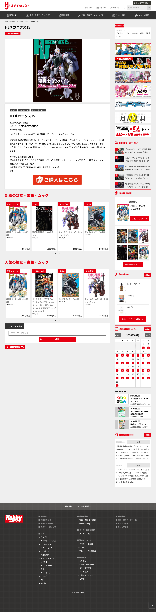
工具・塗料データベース (127, 520)
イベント (44, 562)
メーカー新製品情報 (87, 530)
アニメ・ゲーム (47, 565)
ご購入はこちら (138, 218)
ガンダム (44, 537)
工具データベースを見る (131, 318)
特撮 (42, 569)
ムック (13, 110)
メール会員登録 (47, 523)
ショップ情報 (123, 527)
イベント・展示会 (86, 543)
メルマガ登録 (143, 3)
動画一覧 (82, 557)
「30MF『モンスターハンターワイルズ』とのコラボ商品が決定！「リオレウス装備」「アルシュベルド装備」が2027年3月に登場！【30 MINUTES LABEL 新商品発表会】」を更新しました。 (132, 475)
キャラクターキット (38, 110)
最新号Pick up (84, 523)
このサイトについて (117, 7)
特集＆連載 (83, 516)
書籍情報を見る (131, 264)
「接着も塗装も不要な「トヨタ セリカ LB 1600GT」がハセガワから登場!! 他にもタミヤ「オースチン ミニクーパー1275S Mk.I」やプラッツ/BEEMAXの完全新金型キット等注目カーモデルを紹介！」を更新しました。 (133, 452)
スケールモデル (47, 547)
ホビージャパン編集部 (87, 551)
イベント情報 (123, 523)
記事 (138, 442)
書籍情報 (121, 516)
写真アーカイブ (85, 540)
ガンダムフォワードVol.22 (95, 232)
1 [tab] (55, 253)
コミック (44, 576)
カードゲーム (46, 572)
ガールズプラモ (47, 544)
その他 (43, 583)
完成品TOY (45, 555)
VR (42, 579)
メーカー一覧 (84, 533)
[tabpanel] (18, 226)
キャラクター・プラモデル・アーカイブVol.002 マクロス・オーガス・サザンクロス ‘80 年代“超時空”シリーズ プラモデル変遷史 (44, 305)
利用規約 (68, 506)
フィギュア (45, 551)
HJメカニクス (23, 110)
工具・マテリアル (47, 558)
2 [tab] (59, 253)
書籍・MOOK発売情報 (88, 520)
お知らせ (88, 7)
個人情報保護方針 (84, 506)
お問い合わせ (101, 7)
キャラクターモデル (12, 33)
